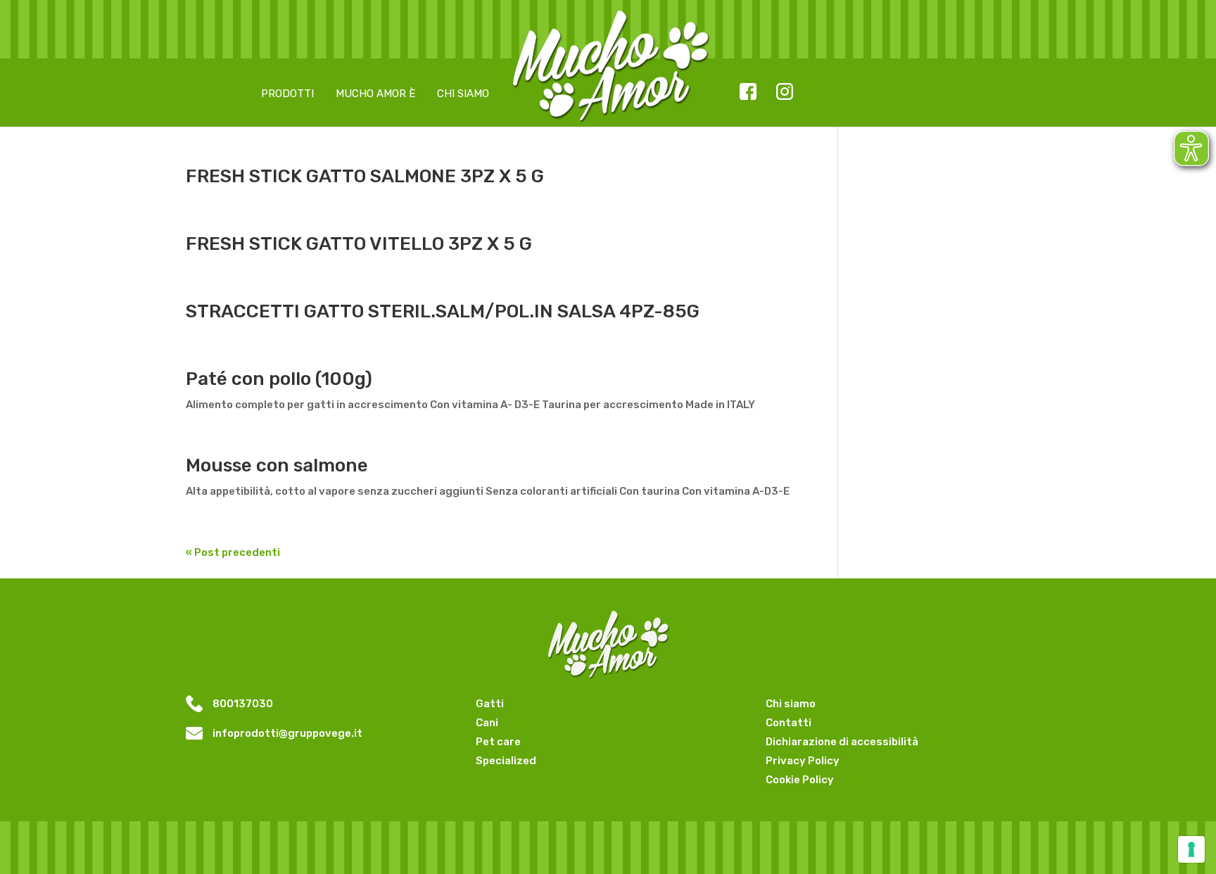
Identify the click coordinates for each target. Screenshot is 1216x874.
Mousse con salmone (277, 465)
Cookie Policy (800, 779)
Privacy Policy (803, 760)
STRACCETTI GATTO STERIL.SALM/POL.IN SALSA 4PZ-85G (442, 311)
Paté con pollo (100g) (279, 379)
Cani (487, 722)
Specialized (506, 760)
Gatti (490, 703)
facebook (747, 93)
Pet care (498, 741)
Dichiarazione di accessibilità (842, 741)
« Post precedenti (233, 552)
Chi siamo (463, 93)
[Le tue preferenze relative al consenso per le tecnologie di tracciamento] (1191, 849)
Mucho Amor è (375, 93)
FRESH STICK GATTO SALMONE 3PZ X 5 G (365, 176)
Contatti (788, 722)
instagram (784, 93)
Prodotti (287, 93)
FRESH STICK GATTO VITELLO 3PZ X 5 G (359, 244)
